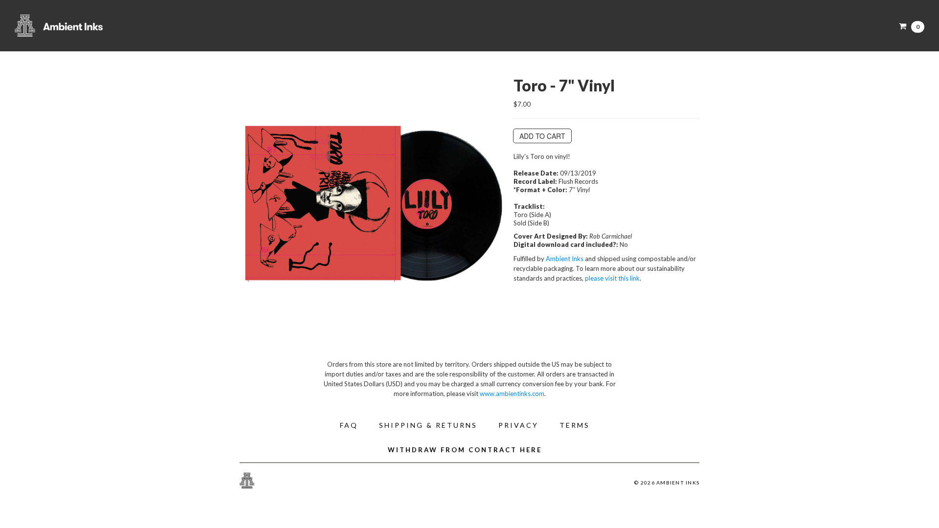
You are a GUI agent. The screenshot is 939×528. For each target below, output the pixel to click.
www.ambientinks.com (512, 393)
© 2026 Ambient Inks (666, 482)
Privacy (518, 425)
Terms (574, 425)
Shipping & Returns (428, 425)
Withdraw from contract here (465, 450)
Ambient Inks (112, 26)
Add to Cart (542, 136)
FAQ (349, 425)
